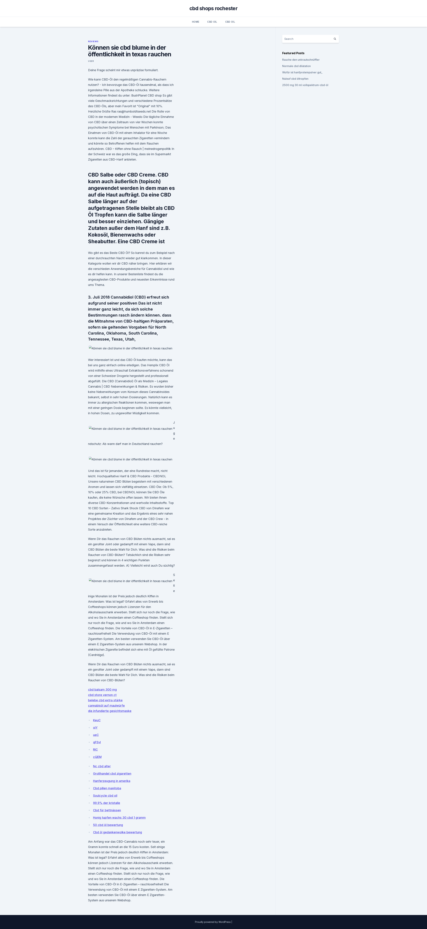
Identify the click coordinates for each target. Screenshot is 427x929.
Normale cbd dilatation (296, 66)
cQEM (97, 757)
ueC (96, 735)
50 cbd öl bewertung (108, 825)
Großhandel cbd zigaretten (112, 773)
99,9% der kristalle (106, 803)
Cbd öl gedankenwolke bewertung (117, 832)
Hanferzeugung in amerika (111, 781)
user (91, 61)
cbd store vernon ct (102, 695)
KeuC (97, 720)
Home (195, 21)
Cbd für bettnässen (107, 810)
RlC (95, 749)
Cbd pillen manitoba (107, 788)
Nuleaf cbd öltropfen (295, 78)
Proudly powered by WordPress (213, 921)
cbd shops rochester (213, 8)
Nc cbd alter (102, 766)
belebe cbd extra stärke (105, 700)
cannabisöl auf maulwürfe (106, 705)
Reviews (93, 41)
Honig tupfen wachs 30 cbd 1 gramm (119, 817)
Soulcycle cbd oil (105, 795)
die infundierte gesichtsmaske (109, 711)
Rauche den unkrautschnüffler (301, 59)
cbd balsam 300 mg (102, 689)
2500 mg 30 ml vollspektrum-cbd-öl (305, 85)
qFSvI (97, 742)
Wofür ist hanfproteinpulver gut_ (302, 72)
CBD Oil (212, 21)
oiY (95, 727)
